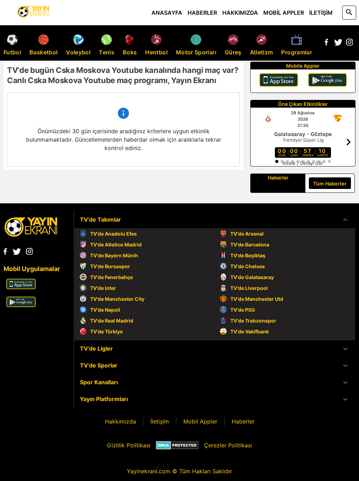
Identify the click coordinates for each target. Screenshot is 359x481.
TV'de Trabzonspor (253, 321)
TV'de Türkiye (106, 331)
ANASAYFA (166, 12)
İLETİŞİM (321, 12)
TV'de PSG (242, 310)
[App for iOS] (21, 287)
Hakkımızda (120, 421)
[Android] (327, 81)
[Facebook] (326, 43)
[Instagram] (349, 43)
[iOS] (279, 81)
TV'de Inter (103, 288)
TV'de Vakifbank (249, 331)
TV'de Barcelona (249, 245)
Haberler (243, 421)
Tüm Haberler (330, 184)
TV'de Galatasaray (252, 277)
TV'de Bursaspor (110, 266)
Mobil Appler (200, 421)
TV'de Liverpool (249, 288)
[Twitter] (338, 43)
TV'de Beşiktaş (247, 255)
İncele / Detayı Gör (303, 163)
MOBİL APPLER (283, 12)
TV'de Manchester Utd (256, 299)
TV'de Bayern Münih (114, 255)
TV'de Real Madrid (111, 321)
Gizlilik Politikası (128, 445)
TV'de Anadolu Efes (113, 234)
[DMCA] (177, 445)
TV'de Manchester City (117, 299)
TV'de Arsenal (247, 234)
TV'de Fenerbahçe (111, 277)
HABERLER (202, 12)
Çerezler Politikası (228, 445)
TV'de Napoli (105, 310)
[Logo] (31, 234)
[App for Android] (21, 305)
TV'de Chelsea (247, 266)
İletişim (159, 421)
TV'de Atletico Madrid (116, 245)
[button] (214, 219)
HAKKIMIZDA (240, 12)
